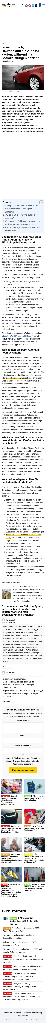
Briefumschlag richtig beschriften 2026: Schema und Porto (19, 943)
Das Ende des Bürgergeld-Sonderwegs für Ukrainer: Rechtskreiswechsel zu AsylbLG (23, 959)
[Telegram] (33, 5)
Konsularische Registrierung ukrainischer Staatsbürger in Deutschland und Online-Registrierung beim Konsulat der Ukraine (11, 890)
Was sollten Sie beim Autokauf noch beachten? (20, 216)
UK (40, 4)
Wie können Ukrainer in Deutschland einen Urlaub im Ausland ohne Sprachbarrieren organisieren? (21, 996)
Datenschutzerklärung (32, 1013)
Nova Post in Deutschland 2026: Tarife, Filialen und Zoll (34, 828)
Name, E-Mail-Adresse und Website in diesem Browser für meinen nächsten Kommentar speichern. (23, 761)
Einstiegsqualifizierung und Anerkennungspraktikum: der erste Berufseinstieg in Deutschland (19, 976)
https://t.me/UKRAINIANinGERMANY (17, 336)
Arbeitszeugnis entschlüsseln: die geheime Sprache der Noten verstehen (22, 967)
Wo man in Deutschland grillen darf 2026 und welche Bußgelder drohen (22, 950)
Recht (4, 43)
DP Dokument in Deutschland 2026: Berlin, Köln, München (34, 798)
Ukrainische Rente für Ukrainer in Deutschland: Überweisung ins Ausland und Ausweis (11, 858)
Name (23, 736)
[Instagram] (29, 5)
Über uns (8, 1013)
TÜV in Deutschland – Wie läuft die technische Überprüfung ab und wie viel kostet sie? (34, 858)
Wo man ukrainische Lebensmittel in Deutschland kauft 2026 (18, 936)
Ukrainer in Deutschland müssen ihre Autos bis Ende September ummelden (11, 829)
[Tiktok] (36, 5)
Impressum (23, 1016)
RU (40, 6)
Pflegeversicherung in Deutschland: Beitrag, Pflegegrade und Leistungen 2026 (19, 986)
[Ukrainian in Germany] (9, 5)
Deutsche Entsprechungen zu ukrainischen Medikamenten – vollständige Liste (9, 800)
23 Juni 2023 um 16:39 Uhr (9, 675)
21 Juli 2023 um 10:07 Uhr (8, 622)
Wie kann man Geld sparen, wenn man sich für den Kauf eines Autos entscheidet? (23, 222)
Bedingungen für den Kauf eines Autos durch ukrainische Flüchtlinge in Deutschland (21, 209)
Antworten (6, 667)
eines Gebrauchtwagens (16, 378)
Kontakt (17, 1013)
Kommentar (23, 720)
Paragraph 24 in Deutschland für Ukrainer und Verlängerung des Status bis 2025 (34, 887)
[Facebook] (26, 5)
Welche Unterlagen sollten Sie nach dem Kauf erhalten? (22, 229)
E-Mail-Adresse (23, 745)
